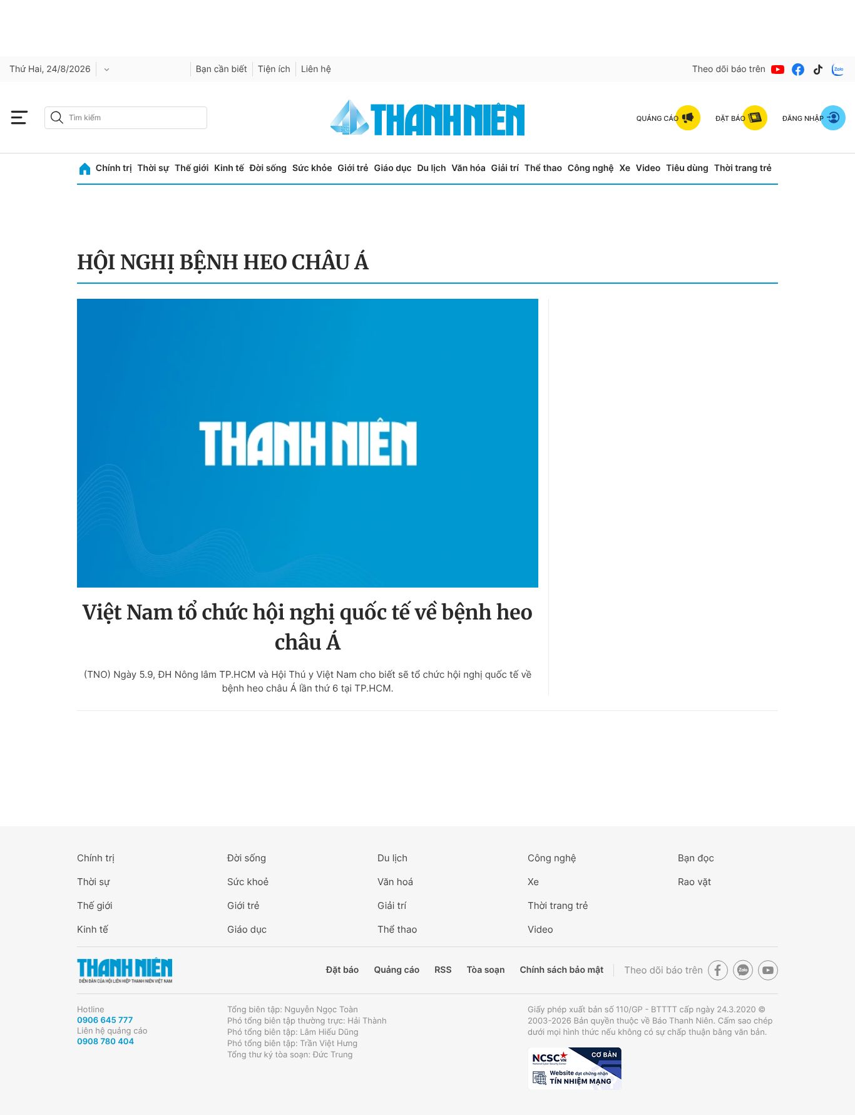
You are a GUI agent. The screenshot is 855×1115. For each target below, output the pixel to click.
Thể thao (543, 168)
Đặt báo (342, 970)
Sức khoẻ (248, 882)
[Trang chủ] (84, 169)
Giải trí (505, 168)
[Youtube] (778, 69)
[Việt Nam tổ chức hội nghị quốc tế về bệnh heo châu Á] (307, 443)
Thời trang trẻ (743, 168)
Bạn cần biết (221, 69)
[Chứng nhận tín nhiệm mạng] (575, 1068)
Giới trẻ (352, 168)
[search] (125, 117)
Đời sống (268, 168)
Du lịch (431, 168)
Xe (624, 168)
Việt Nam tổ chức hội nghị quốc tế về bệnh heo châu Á (307, 627)
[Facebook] (798, 69)
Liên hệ (316, 69)
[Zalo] (838, 69)
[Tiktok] (818, 69)
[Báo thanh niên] (427, 117)
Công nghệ (591, 168)
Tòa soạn (486, 970)
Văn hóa (468, 168)
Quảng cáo (396, 970)
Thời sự (153, 168)
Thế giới (191, 168)
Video (648, 168)
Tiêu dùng (687, 168)
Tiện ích (274, 69)
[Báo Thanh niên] (124, 970)
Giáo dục (392, 168)
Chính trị (114, 168)
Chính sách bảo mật (561, 970)
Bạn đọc (696, 858)
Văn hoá (395, 882)
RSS (442, 970)
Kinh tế (229, 168)
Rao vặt (694, 882)
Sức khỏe (312, 168)
